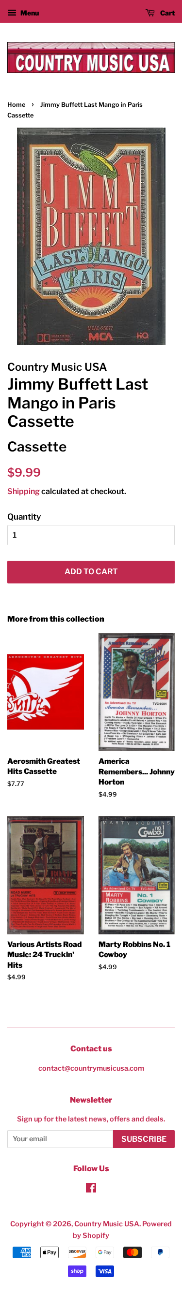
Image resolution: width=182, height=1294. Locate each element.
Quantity (24, 517)
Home (16, 104)
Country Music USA (106, 1224)
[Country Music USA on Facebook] (91, 1189)
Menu (29, 13)
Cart (167, 13)
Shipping (23, 491)
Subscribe (143, 1139)
